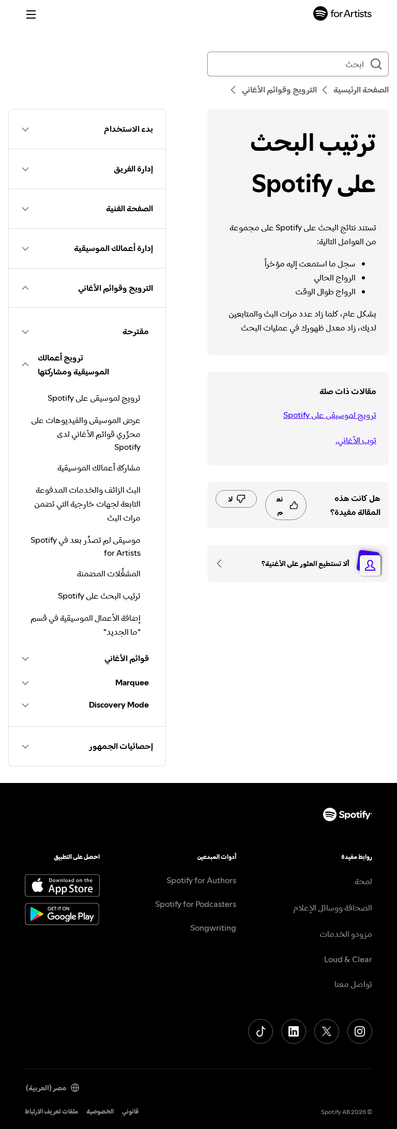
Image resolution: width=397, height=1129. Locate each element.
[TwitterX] (326, 1031)
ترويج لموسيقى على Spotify (329, 414)
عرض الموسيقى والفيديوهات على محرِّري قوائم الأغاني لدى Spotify (86, 433)
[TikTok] (260, 1031)
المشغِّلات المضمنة (109, 573)
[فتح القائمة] (31, 14)
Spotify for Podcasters (195, 904)
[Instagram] (359, 1031)
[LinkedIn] (293, 1031)
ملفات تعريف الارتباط (51, 1111)
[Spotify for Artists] (342, 14)
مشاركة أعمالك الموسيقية (99, 467)
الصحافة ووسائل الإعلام (332, 907)
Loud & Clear (348, 959)
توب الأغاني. (355, 440)
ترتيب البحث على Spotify (99, 595)
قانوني (130, 1111)
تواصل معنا (353, 984)
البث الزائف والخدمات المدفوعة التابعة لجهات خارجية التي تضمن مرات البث (87, 503)
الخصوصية (100, 1111)
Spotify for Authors (201, 880)
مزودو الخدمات (345, 933)
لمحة (363, 881)
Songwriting (213, 927)
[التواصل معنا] (223, 563)
